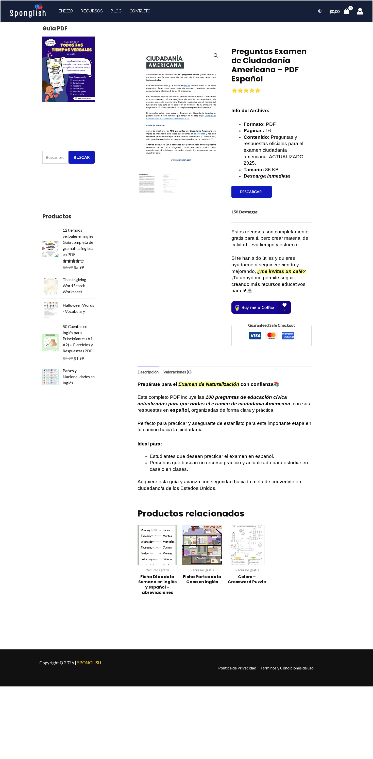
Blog (116, 11)
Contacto (139, 11)
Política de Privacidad (237, 667)
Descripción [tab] (148, 371)
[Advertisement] (152, 721)
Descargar (251, 191)
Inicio (66, 11)
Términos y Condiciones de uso (287, 667)
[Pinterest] (319, 11)
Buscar (82, 157)
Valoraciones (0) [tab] (177, 371)
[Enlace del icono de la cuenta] (360, 11)
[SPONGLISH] (27, 10)
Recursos (91, 11)
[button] (216, 55)
